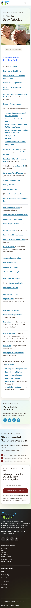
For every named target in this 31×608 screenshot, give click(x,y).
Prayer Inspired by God (13, 375)
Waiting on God (20, 166)
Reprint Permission (14, 605)
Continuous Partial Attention (13, 173)
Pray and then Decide (11, 310)
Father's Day (5, 578)
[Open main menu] (28, 3)
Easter (3, 572)
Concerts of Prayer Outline (13, 315)
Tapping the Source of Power (15, 142)
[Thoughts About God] (5, 3)
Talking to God (14, 66)
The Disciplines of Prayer (14, 387)
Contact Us (11, 533)
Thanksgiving (5, 581)
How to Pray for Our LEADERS (14, 240)
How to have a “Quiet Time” (13, 83)
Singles (3, 552)
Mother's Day (5, 575)
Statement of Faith (19, 531)
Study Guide (9, 145)
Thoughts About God (10, 601)
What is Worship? (9, 230)
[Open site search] (25, 3)
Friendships (4, 554)
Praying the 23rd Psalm (11, 208)
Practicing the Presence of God (14, 224)
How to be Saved (6, 561)
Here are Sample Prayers (12, 104)
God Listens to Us (9, 263)
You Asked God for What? (12, 258)
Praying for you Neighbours (13, 353)
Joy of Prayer (10, 382)
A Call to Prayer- (9, 247)
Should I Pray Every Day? (12, 180)
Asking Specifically (16, 283)
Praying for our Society (11, 278)
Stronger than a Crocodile (18, 194)
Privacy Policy (4, 605)
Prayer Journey (8, 322)
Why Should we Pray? (11, 272)
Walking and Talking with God (16, 369)
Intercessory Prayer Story (12, 219)
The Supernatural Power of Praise (15, 215)
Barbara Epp (9, 364)
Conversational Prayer (11, 149)
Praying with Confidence (12, 71)
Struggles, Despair (6, 559)
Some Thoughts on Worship (13, 235)
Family (3, 550)
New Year (4, 587)
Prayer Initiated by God (13, 372)
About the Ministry (6, 531)
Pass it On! (7, 346)
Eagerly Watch (8, 299)
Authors (3, 533)
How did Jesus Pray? (10, 189)
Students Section (6, 556)
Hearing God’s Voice (10, 294)
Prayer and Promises (12, 378)
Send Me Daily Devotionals (15, 491)
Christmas (4, 584)
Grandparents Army (10, 267)
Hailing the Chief (9, 185)
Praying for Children (10, 288)
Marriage (4, 548)
